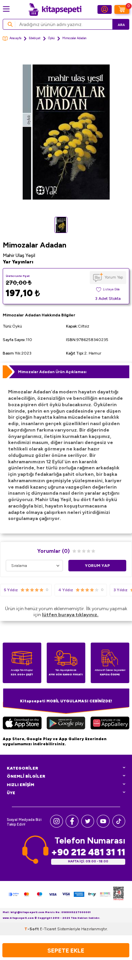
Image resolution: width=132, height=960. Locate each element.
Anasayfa (15, 38)
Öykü (51, 38)
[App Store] (22, 724)
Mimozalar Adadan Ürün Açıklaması (52, 371)
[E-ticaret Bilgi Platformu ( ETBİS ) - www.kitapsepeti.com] (118, 894)
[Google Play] (66, 724)
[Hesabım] (104, 9)
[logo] (55, 9)
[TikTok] (118, 826)
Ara (121, 25)
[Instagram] (56, 826)
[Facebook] (72, 826)
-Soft (32, 929)
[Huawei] (109, 724)
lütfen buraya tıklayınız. (70, 615)
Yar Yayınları (18, 262)
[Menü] (6, 9)
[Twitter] (87, 826)
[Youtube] (103, 826)
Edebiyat (35, 38)
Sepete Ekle (65, 950)
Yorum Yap (114, 277)
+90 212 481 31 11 (88, 852)
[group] (66, 132)
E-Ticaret (48, 929)
